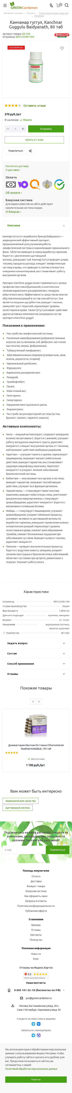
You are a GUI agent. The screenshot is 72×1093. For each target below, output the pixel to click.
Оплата (36, 876)
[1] (6, 105)
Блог (36, 958)
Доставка (36, 881)
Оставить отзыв (34, 105)
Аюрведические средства (20, 800)
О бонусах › (13, 211)
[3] (13, 105)
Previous (33, 702)
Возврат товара (36, 886)
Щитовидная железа (17, 807)
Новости (36, 953)
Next (39, 702)
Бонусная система (36, 891)
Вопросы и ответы (36, 901)
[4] (16, 105)
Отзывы (36, 930)
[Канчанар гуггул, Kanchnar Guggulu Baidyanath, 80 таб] (36, 66)
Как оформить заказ (36, 896)
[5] (19, 105)
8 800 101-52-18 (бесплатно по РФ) (37, 990)
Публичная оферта (36, 910)
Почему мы (36, 939)
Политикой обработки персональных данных (31, 1068)
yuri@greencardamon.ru (39, 998)
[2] (9, 105)
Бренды (36, 925)
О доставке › (13, 170)
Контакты (36, 934)
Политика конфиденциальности (36, 906)
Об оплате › (14, 192)
